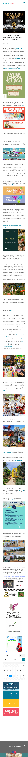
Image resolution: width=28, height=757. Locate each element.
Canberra (16, 419)
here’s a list (21, 490)
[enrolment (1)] (14, 651)
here (14, 146)
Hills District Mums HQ (8, 41)
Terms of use (11, 746)
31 (4, 678)
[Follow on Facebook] (13, 752)
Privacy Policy (21, 745)
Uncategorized (6, 43)
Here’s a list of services (8, 452)
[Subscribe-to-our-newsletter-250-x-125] (11, 715)
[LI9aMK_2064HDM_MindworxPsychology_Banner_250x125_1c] (11, 689)
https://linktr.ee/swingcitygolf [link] (17, 499)
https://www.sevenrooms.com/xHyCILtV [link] (12, 68)
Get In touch (13, 745)
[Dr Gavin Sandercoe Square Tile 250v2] (14, 618)
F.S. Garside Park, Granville (9, 349)
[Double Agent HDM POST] (14, 32)
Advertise (18, 746)
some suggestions (18, 460)
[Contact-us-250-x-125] (11, 706)
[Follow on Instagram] (15, 752)
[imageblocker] (11, 698)
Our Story (5, 745)
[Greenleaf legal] (14, 634)
